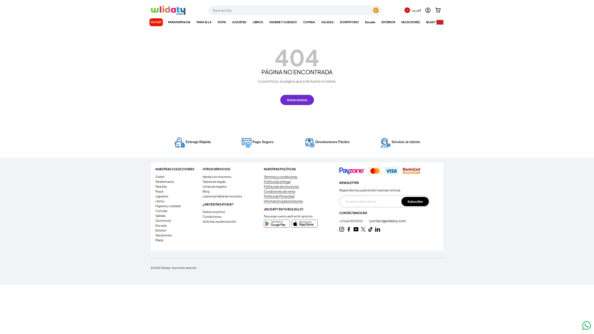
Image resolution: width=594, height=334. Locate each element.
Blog (206, 191)
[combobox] (294, 10)
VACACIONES (410, 22)
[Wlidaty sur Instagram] (341, 229)
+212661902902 (351, 221)
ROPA (222, 22)
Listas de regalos (215, 186)
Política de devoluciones (281, 186)
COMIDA (309, 22)
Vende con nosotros (217, 177)
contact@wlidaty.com (387, 220)
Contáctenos (212, 216)
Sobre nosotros (214, 212)
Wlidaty (165, 267)
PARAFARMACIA (179, 22)
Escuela (370, 22)
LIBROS (258, 22)
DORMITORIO (349, 22)
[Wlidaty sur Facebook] (348, 229)
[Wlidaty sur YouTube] (356, 229)
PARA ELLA (204, 22)
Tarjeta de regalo (214, 181)
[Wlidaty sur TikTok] (370, 229)
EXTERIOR (388, 22)
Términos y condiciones (280, 177)
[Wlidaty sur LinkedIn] (377, 229)
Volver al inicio (297, 100)
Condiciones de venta (279, 191)
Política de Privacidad (279, 196)
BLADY (431, 22)
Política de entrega (277, 181)
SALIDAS (327, 22)
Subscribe (415, 201)
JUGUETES (239, 22)
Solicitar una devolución (219, 221)
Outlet (156, 22)
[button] (438, 10)
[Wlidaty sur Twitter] (363, 229)
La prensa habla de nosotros (222, 196)
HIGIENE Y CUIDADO (283, 22)
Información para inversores (283, 201)
